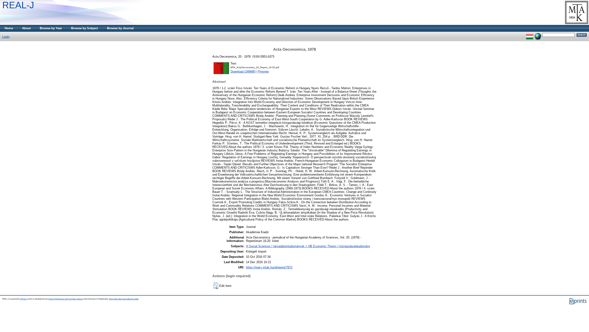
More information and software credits (124, 299)
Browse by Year (51, 28)
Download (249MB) (243, 71)
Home (9, 28)
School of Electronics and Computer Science (65, 299)
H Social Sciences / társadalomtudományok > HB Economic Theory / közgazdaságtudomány (308, 246)
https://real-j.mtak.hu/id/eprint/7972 (269, 267)
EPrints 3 (23, 299)
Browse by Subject (84, 28)
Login (5, 36)
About (26, 28)
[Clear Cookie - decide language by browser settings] (538, 34)
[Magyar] (529, 34)
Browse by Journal (120, 28)
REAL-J (18, 5)
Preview (263, 71)
